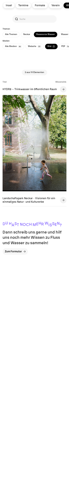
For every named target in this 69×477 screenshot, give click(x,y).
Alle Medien (13, 46)
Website (34, 46)
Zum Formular (13, 251)
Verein (56, 5)
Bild (50, 46)
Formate (40, 5)
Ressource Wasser (45, 34)
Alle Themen (11, 34)
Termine (23, 5)
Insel (9, 5)
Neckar (26, 34)
